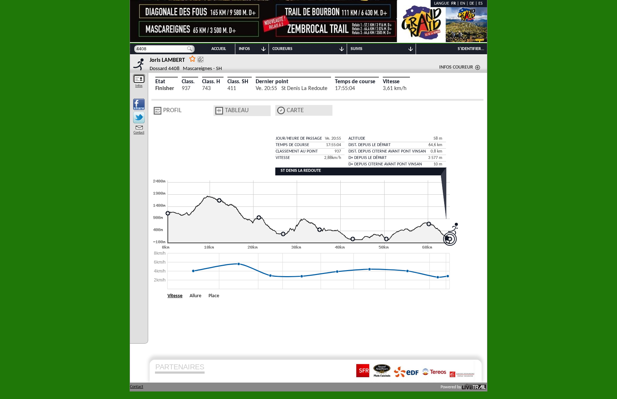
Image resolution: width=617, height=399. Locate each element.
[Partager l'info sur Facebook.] (139, 104)
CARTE (295, 110)
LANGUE (442, 3)
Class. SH (237, 82)
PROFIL (172, 110)
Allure (195, 296)
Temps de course (355, 82)
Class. (188, 82)
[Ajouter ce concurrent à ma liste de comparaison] (200, 59)
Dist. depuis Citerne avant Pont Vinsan (387, 151)
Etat (160, 82)
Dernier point (272, 82)
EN (462, 3)
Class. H (211, 82)
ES (480, 3)
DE (472, 3)
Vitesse (391, 82)
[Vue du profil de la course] (157, 111)
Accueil (218, 49)
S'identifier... (471, 49)
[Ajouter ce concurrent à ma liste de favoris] (192, 58)
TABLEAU (237, 110)
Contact (139, 133)
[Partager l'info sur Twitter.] (139, 117)
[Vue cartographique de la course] (281, 110)
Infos (138, 86)
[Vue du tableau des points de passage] (219, 111)
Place (214, 296)
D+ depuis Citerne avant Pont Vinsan (385, 164)
